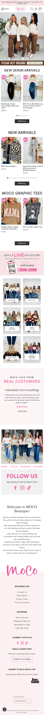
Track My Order (22, 628)
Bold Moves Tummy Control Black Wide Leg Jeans (10, 106)
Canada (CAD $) (20, 701)
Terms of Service (22, 602)
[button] (3, 9)
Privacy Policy (22, 599)
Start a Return (22, 617)
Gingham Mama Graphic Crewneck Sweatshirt (9, 228)
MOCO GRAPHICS (12, 328)
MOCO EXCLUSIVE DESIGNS (32, 357)
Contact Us (22, 592)
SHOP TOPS (32, 300)
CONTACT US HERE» (22, 659)
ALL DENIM (12, 300)
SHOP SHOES (12, 358)
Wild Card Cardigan (8, 166)
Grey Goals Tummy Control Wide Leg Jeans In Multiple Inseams (33, 168)
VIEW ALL (22, 121)
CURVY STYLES (32, 328)
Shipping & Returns (22, 621)
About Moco (22, 595)
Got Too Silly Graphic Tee (32, 227)
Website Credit (22, 712)
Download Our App (22, 624)
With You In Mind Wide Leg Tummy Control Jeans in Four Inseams (33, 106)
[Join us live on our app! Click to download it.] (22, 263)
